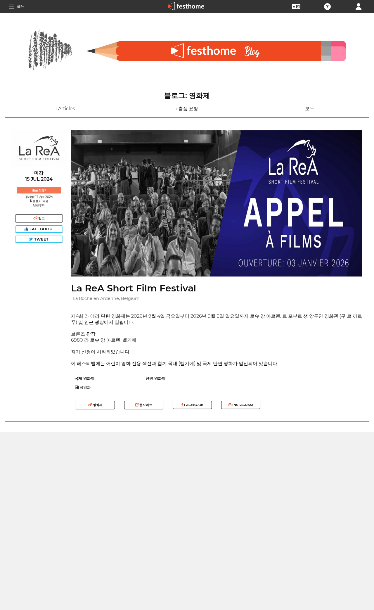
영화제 (97, 405)
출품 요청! (39, 190)
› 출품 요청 (187, 108)
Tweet (41, 239)
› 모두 (308, 108)
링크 (41, 218)
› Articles (65, 108)
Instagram (242, 405)
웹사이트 (145, 405)
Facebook (40, 229)
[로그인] (358, 6)
